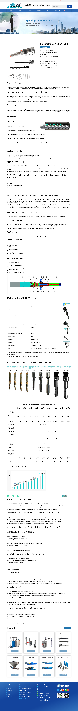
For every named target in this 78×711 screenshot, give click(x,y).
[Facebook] (58, 690)
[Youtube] (63, 690)
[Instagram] (68, 690)
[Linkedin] (66, 690)
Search (69, 6)
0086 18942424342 (68, 0)
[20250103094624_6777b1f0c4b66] (23, 58)
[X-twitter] (61, 690)
